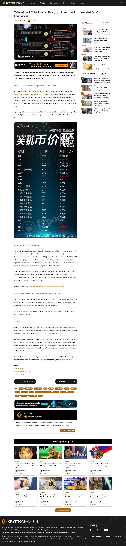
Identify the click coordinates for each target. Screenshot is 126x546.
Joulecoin (56, 392)
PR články (46, 501)
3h (102, 73)
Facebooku (43, 359)
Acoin (21, 388)
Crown (66, 388)
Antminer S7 (29, 388)
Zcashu (46, 94)
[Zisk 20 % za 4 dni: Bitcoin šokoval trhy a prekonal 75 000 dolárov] (50, 452)
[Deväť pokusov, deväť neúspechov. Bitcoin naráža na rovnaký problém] (100, 484)
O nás (92, 536)
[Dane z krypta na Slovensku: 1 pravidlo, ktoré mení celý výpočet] (100, 452)
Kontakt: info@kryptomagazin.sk (108, 536)
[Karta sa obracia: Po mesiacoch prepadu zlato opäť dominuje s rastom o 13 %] (87, 67)
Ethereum (24, 392)
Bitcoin (51, 388)
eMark (17, 392)
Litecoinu (36, 94)
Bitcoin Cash (31, 263)
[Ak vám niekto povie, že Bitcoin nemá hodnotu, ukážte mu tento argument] (25, 484)
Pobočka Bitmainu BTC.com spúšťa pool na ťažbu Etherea (46, 286)
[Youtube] (106, 530)
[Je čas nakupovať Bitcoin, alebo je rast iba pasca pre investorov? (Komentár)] (25, 452)
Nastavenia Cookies (43, 532)
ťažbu (23, 330)
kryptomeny (28, 305)
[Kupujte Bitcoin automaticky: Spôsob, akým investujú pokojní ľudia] (87, 50)
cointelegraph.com (19, 374)
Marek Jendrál (22, 470)
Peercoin (70, 392)
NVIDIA (44, 339)
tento (24, 314)
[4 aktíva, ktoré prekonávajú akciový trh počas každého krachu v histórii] (87, 58)
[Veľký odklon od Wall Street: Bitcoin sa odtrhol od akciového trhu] (50, 484)
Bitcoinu (16, 94)
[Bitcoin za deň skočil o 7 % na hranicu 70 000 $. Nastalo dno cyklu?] (75, 452)
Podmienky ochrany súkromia (11, 532)
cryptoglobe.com (19, 368)
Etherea (26, 94)
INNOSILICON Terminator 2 (43, 392)
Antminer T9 (38, 388)
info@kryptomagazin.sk (35, 416)
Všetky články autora (68, 430)
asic (45, 388)
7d (108, 73)
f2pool (31, 392)
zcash (40, 395)
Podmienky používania (29, 532)
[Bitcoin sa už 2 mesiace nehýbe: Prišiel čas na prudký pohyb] (75, 484)
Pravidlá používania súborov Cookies (63, 532)
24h (105, 73)
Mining (16, 21)
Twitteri (69, 359)
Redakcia (34, 21)
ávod (27, 314)
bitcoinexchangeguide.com (22, 371)
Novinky (17, 461)
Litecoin (63, 392)
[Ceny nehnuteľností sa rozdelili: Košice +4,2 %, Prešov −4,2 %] (87, 41)
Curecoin (73, 388)
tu (71, 357)
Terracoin (24, 395)
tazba (17, 395)
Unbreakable (33, 395)
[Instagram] (98, 530)
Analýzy (42, 461)
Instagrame (62, 359)
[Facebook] (90, 530)
